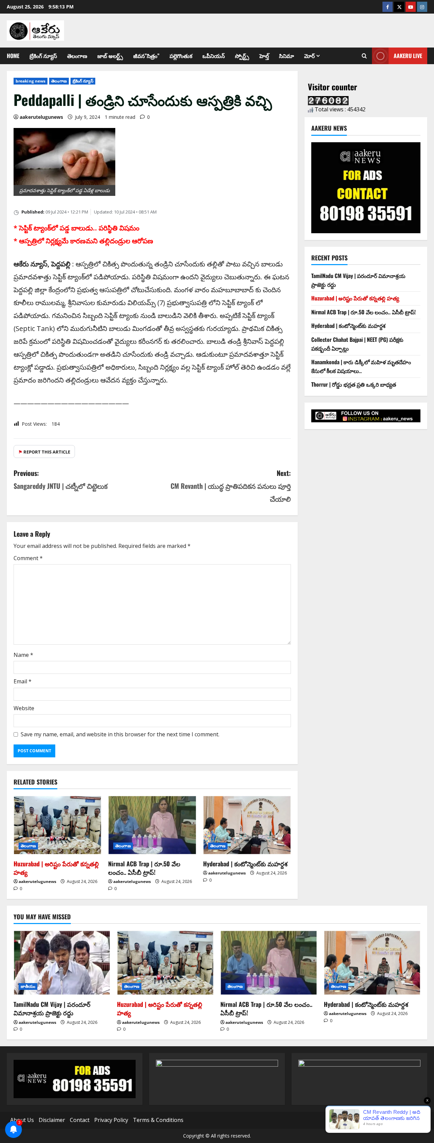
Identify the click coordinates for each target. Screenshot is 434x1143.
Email (23, 681)
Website (24, 708)
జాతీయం (28, 986)
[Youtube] (411, 7)
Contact (80, 1120)
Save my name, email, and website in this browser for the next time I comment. (120, 734)
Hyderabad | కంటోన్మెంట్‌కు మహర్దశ (245, 863)
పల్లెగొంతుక (181, 56)
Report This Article (44, 452)
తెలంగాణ (77, 56)
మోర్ (309, 56)
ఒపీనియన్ (213, 56)
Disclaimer (52, 1120)
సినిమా (286, 56)
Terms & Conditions (158, 1120)
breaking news (30, 81)
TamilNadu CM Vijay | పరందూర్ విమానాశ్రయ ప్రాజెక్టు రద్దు (52, 1008)
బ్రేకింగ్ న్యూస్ (43, 56)
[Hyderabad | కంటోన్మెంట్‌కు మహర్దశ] (247, 825)
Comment (28, 558)
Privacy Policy (111, 1120)
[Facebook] (387, 7)
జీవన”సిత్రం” (146, 56)
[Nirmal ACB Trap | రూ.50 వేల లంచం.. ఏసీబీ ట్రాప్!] (152, 825)
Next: (231, 486)
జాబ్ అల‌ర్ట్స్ (110, 56)
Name (23, 655)
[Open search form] (364, 56)
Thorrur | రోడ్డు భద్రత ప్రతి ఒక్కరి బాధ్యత (353, 384)
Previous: (60, 479)
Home (13, 56)
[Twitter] (399, 7)
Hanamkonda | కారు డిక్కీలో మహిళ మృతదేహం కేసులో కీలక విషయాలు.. (361, 366)
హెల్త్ (264, 56)
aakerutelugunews (41, 117)
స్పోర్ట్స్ (242, 56)
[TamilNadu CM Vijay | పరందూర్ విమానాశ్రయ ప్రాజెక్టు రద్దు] (62, 962)
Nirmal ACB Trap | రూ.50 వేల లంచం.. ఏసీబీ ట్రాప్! (144, 868)
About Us (22, 1120)
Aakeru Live (408, 56)
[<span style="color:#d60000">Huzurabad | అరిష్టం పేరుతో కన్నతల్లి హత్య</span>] (57, 825)
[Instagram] (422, 7)
